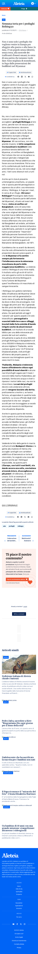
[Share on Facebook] (18, 76)
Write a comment (19, 614)
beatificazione (8, 773)
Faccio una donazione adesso (16, 579)
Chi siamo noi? (19, 934)
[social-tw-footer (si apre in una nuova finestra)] (21, 924)
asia (4, 526)
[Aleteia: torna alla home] (19, 3)
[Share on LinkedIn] (22, 76)
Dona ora (4, 9)
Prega (23, 9)
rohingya (20, 526)
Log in (25, 606)
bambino (6, 807)
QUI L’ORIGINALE (10, 505)
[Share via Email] (29, 76)
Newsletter (19, 903)
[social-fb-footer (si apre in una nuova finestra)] (17, 924)
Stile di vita (19, 889)
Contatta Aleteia (19, 944)
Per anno (19, 917)
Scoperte (19, 894)
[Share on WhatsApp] (32, 76)
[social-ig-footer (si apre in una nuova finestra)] (24, 924)
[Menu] (6, 3)
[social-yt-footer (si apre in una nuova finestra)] (13, 924)
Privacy (19, 947)
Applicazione (19, 906)
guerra (6, 702)
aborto (6, 738)
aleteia (6, 657)
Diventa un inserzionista (19, 941)
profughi (12, 526)
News (3, 15)
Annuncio (19, 908)
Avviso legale (19, 937)
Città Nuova (22, 30)
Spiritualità (19, 892)
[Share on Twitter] (25, 76)
